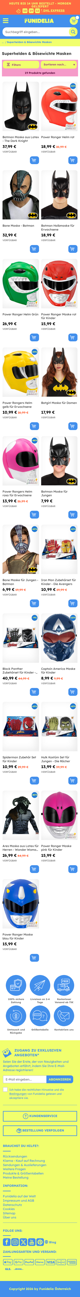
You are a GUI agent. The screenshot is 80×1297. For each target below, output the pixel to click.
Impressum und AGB (18, 1200)
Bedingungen (18, 1094)
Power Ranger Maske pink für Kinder (56, 848)
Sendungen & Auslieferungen (24, 1165)
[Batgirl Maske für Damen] (59, 372)
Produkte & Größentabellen (23, 1173)
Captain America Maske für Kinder (58, 670)
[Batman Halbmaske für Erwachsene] (59, 195)
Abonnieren (60, 1079)
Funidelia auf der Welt (19, 1196)
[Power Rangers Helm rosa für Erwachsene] (21, 461)
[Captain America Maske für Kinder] (59, 638)
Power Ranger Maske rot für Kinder (58, 316)
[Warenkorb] (74, 21)
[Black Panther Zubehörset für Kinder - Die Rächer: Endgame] (21, 638)
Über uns (9, 1217)
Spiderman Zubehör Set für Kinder (19, 759)
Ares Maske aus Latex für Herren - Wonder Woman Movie (21, 848)
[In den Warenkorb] (34, 160)
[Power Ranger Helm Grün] (21, 284)
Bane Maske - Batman (18, 225)
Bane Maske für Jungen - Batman (20, 582)
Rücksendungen (15, 1156)
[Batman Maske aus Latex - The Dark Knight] (21, 106)
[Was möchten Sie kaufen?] (6, 21)
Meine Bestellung (15, 1177)
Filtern (16, 65)
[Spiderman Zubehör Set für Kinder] (21, 726)
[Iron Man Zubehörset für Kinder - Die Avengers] (59, 549)
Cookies (9, 1209)
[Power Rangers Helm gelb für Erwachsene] (21, 372)
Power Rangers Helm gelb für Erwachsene (17, 405)
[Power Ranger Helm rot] (59, 106)
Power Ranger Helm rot (57, 137)
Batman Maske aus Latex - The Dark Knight (21, 139)
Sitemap (9, 1213)
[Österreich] (6, 1242)
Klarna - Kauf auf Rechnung (24, 1161)
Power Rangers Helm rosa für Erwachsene (17, 493)
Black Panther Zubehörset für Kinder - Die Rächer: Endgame (19, 670)
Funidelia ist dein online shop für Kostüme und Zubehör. (39, 21)
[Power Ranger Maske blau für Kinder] (21, 904)
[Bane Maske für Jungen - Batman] (21, 549)
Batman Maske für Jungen (54, 493)
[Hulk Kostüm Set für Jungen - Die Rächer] (59, 726)
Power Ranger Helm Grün (20, 314)
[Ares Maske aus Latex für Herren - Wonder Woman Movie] (21, 815)
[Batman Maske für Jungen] (59, 461)
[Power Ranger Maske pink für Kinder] (59, 815)
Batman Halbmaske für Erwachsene (57, 227)
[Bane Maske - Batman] (21, 195)
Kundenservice (42, 1116)
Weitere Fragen (14, 1169)
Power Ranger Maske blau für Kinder (18, 936)
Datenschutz (12, 1205)
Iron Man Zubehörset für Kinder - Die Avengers (58, 582)
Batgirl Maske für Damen (59, 403)
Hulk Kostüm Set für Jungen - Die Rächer (55, 759)
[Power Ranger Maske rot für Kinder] (59, 284)
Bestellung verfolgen (42, 1130)
